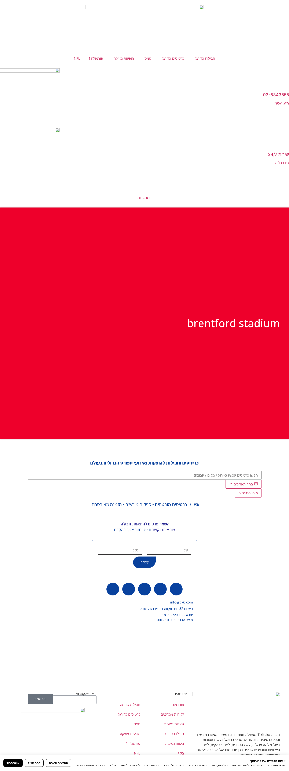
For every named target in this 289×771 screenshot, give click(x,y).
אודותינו (178, 704)
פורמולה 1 (96, 58)
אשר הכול (13, 763)
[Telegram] (128, 589)
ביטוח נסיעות (174, 743)
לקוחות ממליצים (172, 714)
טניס (147, 58)
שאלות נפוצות (174, 724)
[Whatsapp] (176, 589)
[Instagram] (112, 589)
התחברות (144, 197)
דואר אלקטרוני (86, 693)
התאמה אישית (58, 763)
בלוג (181, 753)
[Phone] (160, 589)
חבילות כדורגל (205, 58)
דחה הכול (34, 763)
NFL (77, 58)
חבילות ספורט (174, 734)
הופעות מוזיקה (124, 58)
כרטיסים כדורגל (173, 58)
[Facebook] (144, 589)
